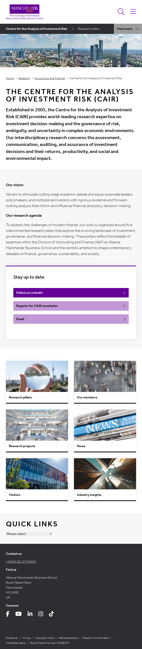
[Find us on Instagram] (40, 615)
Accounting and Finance (49, 78)
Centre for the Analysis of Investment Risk (36, 29)
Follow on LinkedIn (29, 293)
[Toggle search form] (121, 12)
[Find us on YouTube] (18, 615)
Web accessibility (68, 638)
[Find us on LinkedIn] (30, 615)
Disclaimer (12, 638)
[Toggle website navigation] (133, 12)
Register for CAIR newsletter (37, 306)
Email (20, 319)
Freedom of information (96, 638)
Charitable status (16, 643)
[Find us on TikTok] (51, 615)
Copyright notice (44, 638)
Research (24, 78)
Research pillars (88, 29)
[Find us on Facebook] (7, 615)
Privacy (27, 638)
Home (10, 78)
